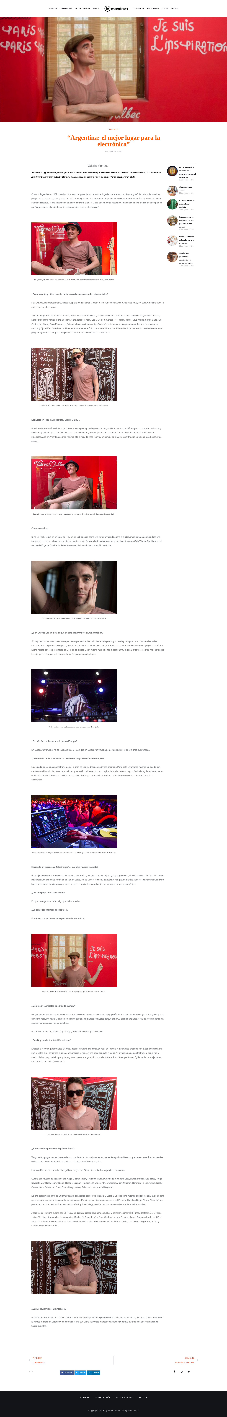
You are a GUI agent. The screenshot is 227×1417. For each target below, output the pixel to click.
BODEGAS (53, 9)
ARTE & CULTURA (82, 9)
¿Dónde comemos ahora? (185, 189)
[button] (67, 1372)
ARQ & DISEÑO (153, 9)
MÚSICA (95, 9)
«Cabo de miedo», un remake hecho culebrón (187, 204)
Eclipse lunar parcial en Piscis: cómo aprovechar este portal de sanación (187, 172)
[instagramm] (181, 1372)
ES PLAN (164, 9)
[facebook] (174, 1372)
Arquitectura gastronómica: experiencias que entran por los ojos (186, 258)
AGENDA (174, 9)
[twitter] (189, 1372)
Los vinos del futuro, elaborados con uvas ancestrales (186, 240)
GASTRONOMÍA (66, 9)
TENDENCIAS (138, 9)
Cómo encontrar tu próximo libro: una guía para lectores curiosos (186, 222)
